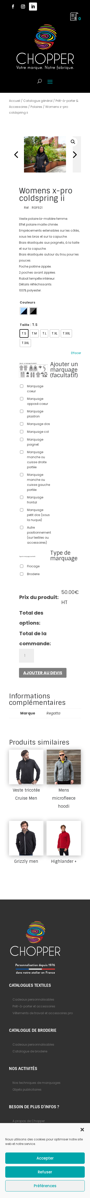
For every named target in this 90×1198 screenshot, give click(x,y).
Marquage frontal (35, 499)
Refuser (45, 1172)
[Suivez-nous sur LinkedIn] (33, 7)
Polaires (36, 107)
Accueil (14, 101)
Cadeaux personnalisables (33, 999)
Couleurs (27, 302)
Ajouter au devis (42, 673)
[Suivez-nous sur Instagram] (23, 7)
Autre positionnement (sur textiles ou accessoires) (39, 535)
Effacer (76, 353)
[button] (82, 1129)
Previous (16, 154)
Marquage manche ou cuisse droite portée (36, 459)
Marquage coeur (35, 388)
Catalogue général (37, 101)
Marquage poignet (35, 442)
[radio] (24, 311)
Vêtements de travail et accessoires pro (42, 1013)
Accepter (45, 1158)
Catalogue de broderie (29, 1051)
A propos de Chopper (28, 1121)
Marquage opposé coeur (37, 401)
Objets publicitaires (27, 1089)
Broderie (33, 574)
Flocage (33, 566)
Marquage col (38, 432)
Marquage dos (38, 424)
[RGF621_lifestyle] (45, 154)
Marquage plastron (35, 413)
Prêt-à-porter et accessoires (33, 1006)
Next (73, 154)
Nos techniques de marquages (36, 1083)
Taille (24, 325)
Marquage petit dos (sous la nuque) (38, 515)
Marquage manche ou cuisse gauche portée (38, 482)
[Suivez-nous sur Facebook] (13, 7)
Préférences (45, 1185)
